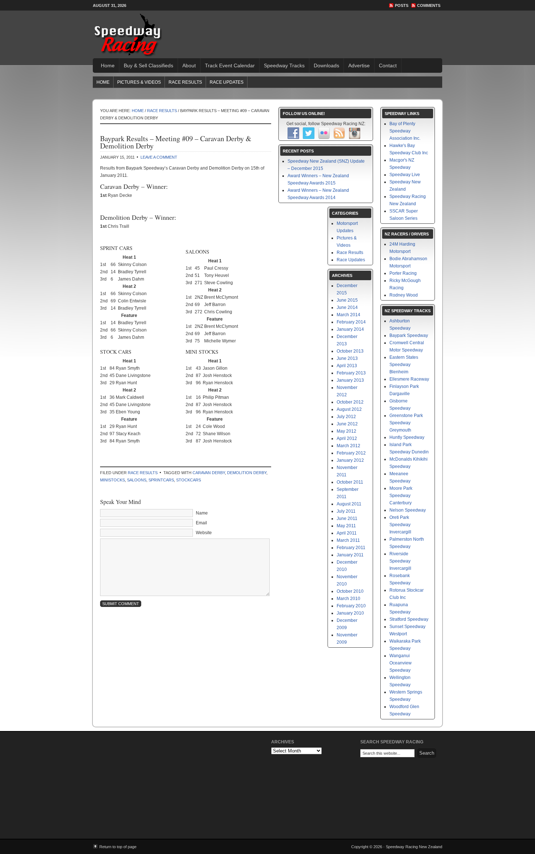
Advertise (359, 65)
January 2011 (350, 554)
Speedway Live (404, 174)
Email (201, 522)
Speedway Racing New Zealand (127, 34)
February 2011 (351, 547)
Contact (388, 65)
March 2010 (348, 598)
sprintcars (161, 480)
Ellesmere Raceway (409, 379)
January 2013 (350, 380)
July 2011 (346, 511)
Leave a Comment (158, 157)
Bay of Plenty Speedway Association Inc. (404, 131)
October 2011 (350, 482)
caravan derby (209, 472)
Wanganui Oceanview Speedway (400, 663)
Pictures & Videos (139, 82)
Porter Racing (403, 273)
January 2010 (350, 613)
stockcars (188, 480)
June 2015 (347, 300)
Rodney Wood (403, 295)
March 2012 (348, 445)
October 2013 (350, 351)
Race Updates (226, 82)
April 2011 (347, 533)
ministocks (112, 480)
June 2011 (347, 518)
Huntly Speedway (406, 437)
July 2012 (346, 416)
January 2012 (350, 460)
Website (204, 532)
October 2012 (350, 402)
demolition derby (246, 472)
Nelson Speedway (407, 510)
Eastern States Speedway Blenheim (403, 364)
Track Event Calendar (230, 65)
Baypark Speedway (408, 335)
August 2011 (349, 504)
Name (202, 513)
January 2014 (350, 329)
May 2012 (346, 431)
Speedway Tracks (284, 65)
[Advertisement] (298, 29)
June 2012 (347, 423)
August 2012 (349, 409)
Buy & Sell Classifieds (148, 65)
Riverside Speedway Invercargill (400, 561)
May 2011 (346, 525)
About (189, 65)
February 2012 (351, 453)
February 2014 (351, 322)
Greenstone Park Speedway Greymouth (406, 423)
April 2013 (347, 365)
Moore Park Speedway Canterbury (400, 495)
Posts (401, 5)
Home (108, 65)
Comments (428, 5)
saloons (136, 480)
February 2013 (351, 373)
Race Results (185, 82)
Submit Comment (120, 603)
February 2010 (351, 605)
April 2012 (347, 438)
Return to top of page (117, 847)
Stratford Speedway (408, 619)
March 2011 (348, 540)
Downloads (326, 65)
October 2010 (350, 591)
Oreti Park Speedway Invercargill (400, 525)
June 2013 (347, 358)
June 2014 (347, 307)
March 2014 (348, 314)
